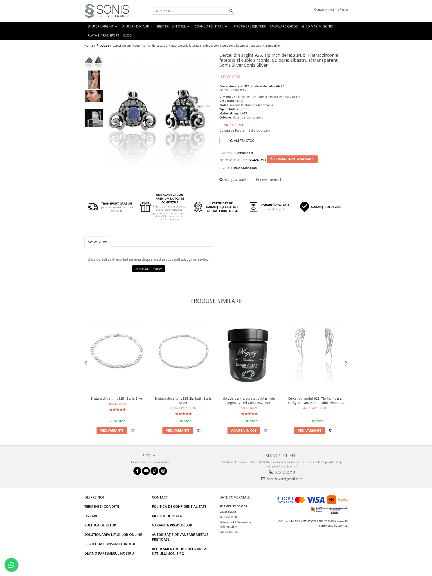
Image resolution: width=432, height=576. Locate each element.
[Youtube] (146, 471)
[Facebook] (137, 471)
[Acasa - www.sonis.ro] (106, 10)
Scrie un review (148, 268)
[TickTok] (154, 471)
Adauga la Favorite (236, 180)
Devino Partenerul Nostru (109, 553)
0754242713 (284, 472)
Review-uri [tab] (97, 241)
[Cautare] (231, 11)
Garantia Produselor (172, 525)
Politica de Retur (100, 525)
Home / (90, 45)
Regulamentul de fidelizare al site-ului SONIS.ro (180, 551)
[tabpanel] (159, 114)
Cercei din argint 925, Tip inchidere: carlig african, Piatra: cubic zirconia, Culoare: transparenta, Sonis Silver (315, 400)
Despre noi (94, 497)
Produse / (104, 45)
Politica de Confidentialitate (179, 506)
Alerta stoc (244, 140)
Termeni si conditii (101, 506)
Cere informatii (270, 180)
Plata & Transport (103, 35)
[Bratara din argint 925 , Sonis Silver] (117, 353)
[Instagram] (163, 471)
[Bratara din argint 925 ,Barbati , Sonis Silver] (183, 353)
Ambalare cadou (284, 26)
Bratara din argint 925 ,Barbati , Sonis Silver (183, 400)
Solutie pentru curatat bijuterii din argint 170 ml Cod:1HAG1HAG (249, 400)
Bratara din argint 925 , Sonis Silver (117, 398)
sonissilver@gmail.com (284, 478)
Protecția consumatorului (109, 544)
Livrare (91, 516)
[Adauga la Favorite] (133, 430)
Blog (127, 35)
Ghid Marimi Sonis (317, 26)
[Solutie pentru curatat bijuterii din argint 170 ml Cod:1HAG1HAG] (249, 353)
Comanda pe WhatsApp (293, 159)
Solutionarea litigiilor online (113, 534)
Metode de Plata (167, 516)
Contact (160, 497)
